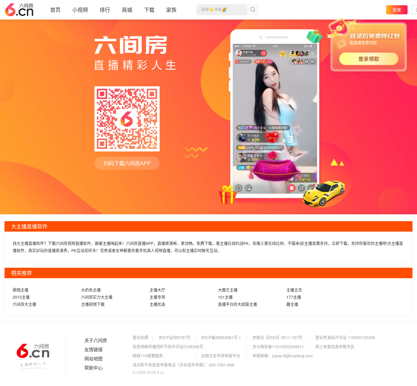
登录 (397, 10)
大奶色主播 (91, 290)
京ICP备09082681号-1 (221, 337)
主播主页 (294, 290)
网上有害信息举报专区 (334, 346)
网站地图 (93, 358)
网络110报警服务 (148, 355)
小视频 (80, 9)
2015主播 (21, 297)
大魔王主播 (227, 290)
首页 (55, 9)
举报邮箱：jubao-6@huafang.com (282, 355)
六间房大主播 (24, 304)
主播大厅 (157, 290)
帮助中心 (93, 367)
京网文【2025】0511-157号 (277, 337)
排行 (105, 9)
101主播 (225, 297)
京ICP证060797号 (175, 337)
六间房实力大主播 (96, 297)
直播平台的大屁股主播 (237, 304)
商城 (127, 9)
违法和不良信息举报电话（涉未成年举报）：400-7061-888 (183, 364)
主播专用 (157, 297)
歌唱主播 (20, 290)
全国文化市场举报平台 (220, 355)
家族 (171, 9)
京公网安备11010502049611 (278, 346)
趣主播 (292, 304)
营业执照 (140, 337)
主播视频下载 (93, 304)
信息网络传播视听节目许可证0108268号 (168, 346)
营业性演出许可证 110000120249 (345, 337)
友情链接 (93, 349)
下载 (149, 9)
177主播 (293, 297)
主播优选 (157, 304)
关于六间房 (95, 340)
